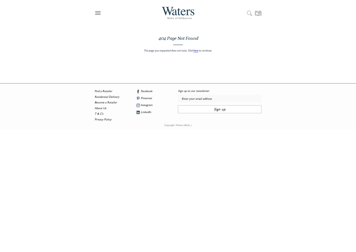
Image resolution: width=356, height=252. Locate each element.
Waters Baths (182, 125)
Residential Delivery (107, 97)
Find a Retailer (103, 91)
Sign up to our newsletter (193, 91)
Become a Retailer (106, 102)
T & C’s (99, 114)
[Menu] (97, 13)
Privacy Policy (103, 119)
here (195, 50)
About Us (100, 108)
